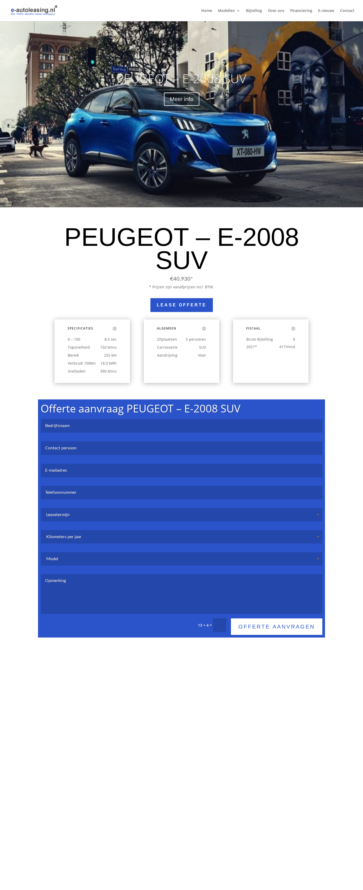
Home (206, 11)
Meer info (181, 99)
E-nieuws (326, 11)
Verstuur (300, 797)
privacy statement (213, 819)
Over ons (276, 11)
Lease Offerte (181, 305)
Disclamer (242, 819)
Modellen (226, 11)
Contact (347, 11)
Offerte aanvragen (276, 627)
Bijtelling (254, 11)
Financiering (301, 11)
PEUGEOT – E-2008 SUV (181, 78)
